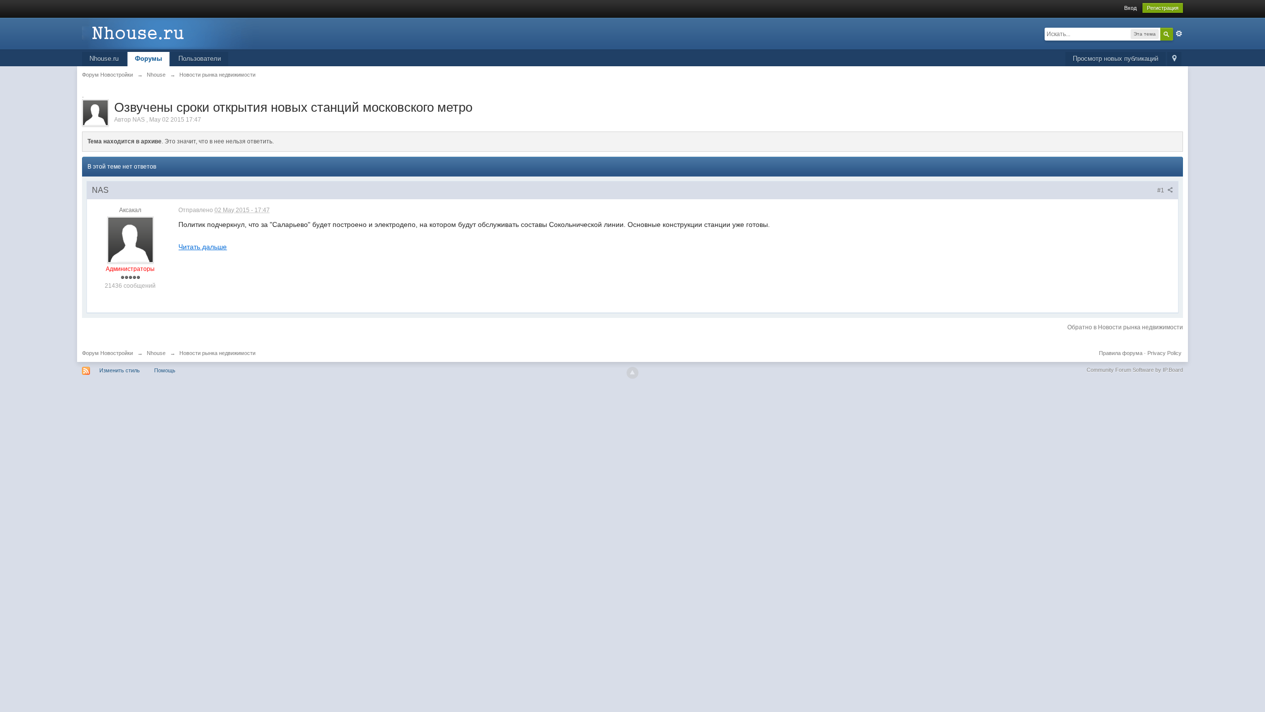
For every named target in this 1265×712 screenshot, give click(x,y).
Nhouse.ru (104, 58)
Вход (1130, 8)
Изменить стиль (119, 370)
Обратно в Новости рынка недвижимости (1125, 327)
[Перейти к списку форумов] (170, 33)
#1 (1161, 190)
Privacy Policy (1164, 353)
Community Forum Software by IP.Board (1135, 370)
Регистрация (1163, 8)
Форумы (148, 58)
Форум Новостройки (107, 353)
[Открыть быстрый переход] (1174, 59)
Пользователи (199, 58)
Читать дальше (202, 247)
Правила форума (1120, 353)
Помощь (164, 370)
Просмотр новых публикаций (1115, 58)
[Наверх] (632, 373)
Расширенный (1179, 34)
